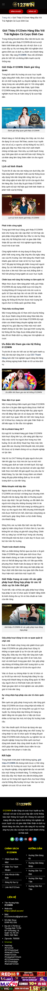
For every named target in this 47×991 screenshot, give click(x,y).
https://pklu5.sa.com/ (14, 911)
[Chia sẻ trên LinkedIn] (35, 839)
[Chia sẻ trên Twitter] (21, 839)
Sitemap (8, 942)
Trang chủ (6, 17)
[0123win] (23, 4)
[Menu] (3, 4)
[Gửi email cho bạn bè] (26, 839)
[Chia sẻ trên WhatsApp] (12, 839)
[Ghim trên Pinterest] (30, 839)
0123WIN (7, 810)
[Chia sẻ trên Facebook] (17, 839)
